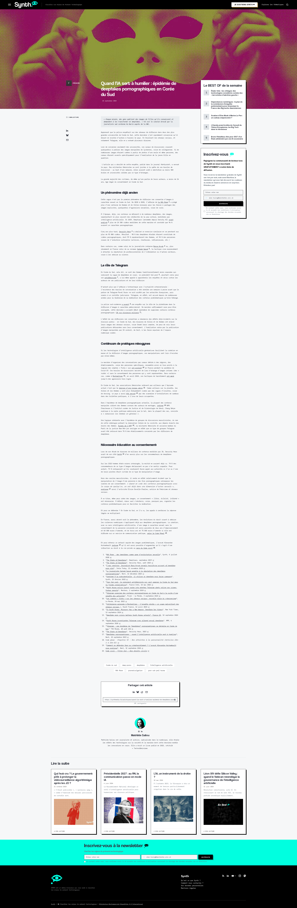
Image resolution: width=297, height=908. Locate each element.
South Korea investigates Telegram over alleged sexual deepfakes (135, 621)
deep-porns (126, 665)
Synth (53, 904)
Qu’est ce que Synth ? (190, 880)
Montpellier (118, 376)
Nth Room (119, 670)
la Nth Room (163, 202)
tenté (119, 454)
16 (123, 454)
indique (160, 405)
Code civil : (126, 651)
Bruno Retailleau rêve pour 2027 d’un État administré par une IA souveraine (227, 138)
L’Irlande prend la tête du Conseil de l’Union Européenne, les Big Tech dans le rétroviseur (226, 127)
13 (137, 393)
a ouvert (125, 304)
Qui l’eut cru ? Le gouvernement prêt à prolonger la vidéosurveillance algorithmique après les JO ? (73, 778)
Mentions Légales (188, 888)
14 (165, 405)
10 (143, 367)
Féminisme (76, 83)
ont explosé (137, 368)
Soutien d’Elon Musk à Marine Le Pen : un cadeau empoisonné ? (227, 116)
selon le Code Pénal (155, 533)
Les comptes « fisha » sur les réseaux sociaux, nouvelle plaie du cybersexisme (141, 599)
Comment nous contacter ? (192, 883)
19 (120, 545)
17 (110, 488)
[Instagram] (240, 876)
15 (133, 425)
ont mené (170, 376)
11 (124, 375)
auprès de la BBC (141, 124)
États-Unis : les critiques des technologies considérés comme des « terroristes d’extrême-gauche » (226, 93)
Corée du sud (111, 665)
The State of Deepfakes (116, 560)
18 (166, 533)
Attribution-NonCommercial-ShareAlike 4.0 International (121, 904)
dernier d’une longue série (131, 388)
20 (154, 547)
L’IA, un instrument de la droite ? (172, 775)
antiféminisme (110, 278)
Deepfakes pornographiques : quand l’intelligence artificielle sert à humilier (141, 634)
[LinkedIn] (228, 876)
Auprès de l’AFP (125, 426)
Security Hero (125, 232)
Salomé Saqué (142, 249)
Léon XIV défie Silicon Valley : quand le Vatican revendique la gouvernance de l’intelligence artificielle (222, 778)
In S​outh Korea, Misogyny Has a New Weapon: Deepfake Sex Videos (135, 610)
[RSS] (223, 876)
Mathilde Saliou (140, 735)
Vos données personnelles (192, 885)
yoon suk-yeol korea (156, 670)
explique (104, 489)
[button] (9, 5)
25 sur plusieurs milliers (127, 313)
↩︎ (110, 557)
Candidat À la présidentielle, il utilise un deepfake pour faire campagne (139, 577)
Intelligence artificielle (161, 665)
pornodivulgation (135, 670)
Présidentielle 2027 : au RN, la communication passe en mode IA (122, 777)
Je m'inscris (223, 204)
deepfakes (141, 665)
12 (144, 387)
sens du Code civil (144, 548)
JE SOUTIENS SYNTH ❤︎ (244, 4)
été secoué (130, 394)
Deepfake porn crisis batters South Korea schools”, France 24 (134, 615)
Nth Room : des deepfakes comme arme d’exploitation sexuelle (133, 555)
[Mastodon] (245, 876)
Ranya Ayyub (158, 246)
